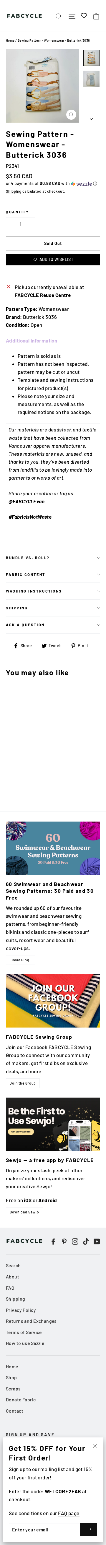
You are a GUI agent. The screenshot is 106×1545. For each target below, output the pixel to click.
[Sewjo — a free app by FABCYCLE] (53, 1124)
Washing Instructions (34, 591)
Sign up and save (30, 1434)
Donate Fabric (21, 1399)
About (12, 1276)
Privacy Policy (21, 1310)
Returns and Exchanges (31, 1321)
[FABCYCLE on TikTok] (86, 1241)
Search (13, 1265)
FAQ (10, 1288)
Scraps (13, 1388)
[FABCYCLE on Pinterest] (64, 1241)
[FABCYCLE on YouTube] (97, 1241)
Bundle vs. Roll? (28, 557)
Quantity (17, 212)
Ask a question (25, 624)
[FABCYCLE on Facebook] (53, 1241)
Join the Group (23, 1083)
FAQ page (68, 1513)
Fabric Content (25, 574)
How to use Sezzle (25, 1343)
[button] (53, 183)
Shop (11, 1377)
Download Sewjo (24, 1212)
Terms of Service (24, 1332)
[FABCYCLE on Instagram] (75, 1241)
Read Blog (20, 960)
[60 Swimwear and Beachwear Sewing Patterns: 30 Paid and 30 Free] (53, 848)
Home (10, 40)
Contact (14, 1410)
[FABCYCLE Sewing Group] (53, 1001)
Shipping (13, 191)
